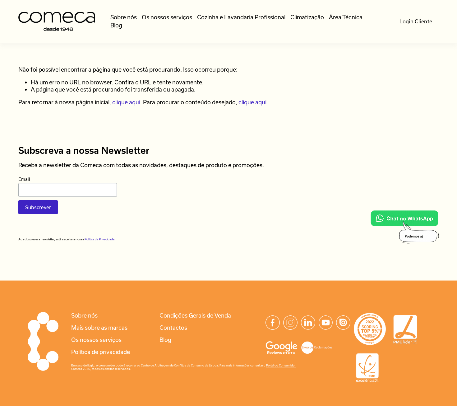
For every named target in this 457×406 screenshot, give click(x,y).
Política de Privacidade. (100, 239)
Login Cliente (415, 21)
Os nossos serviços (167, 17)
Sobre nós (123, 17)
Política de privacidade (100, 351)
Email (24, 179)
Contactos (173, 327)
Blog (116, 25)
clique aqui (126, 102)
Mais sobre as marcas (99, 327)
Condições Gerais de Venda (195, 315)
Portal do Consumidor (281, 365)
